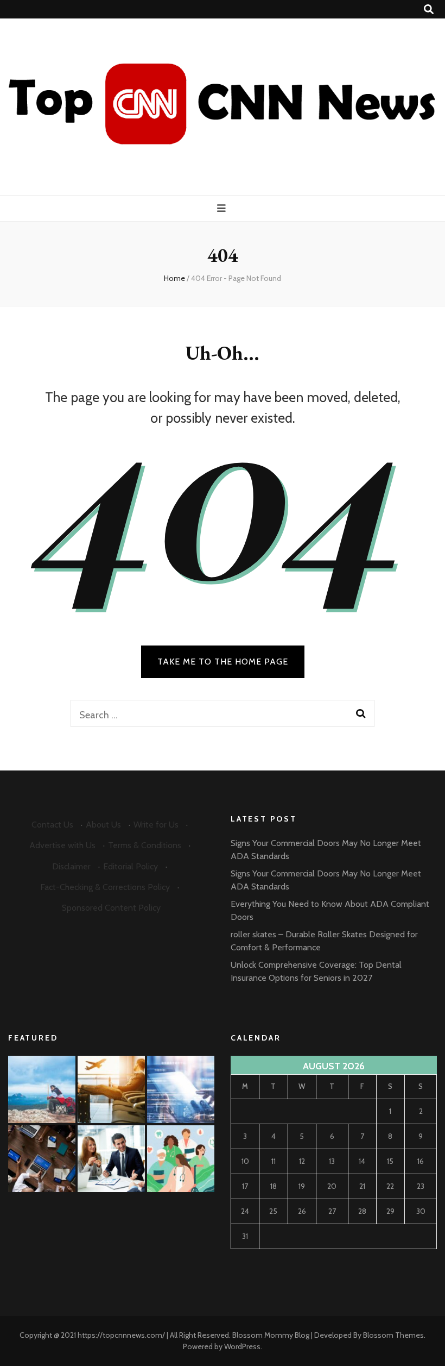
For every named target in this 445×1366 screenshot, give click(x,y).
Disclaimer (71, 866)
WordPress (242, 1346)
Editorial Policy (130, 866)
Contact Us (52, 824)
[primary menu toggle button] (222, 208)
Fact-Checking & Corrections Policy (105, 887)
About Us (103, 824)
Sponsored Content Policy (111, 908)
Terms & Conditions (144, 845)
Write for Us (156, 824)
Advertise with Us (62, 845)
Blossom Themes (393, 1335)
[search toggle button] (429, 9)
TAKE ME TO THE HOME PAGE (222, 661)
